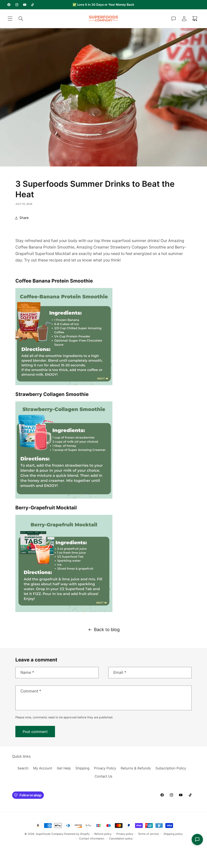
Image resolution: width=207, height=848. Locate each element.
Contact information (91, 838)
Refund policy (102, 833)
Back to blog (107, 629)
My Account (42, 768)
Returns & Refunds (136, 768)
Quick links (21, 756)
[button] (10, 18)
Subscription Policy (170, 768)
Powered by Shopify (77, 833)
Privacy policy (124, 833)
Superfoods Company (49, 833)
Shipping (82, 768)
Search (23, 768)
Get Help (64, 768)
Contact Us (103, 776)
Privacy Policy (105, 768)
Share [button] (24, 218)
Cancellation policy (121, 838)
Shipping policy (173, 833)
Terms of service (148, 833)
